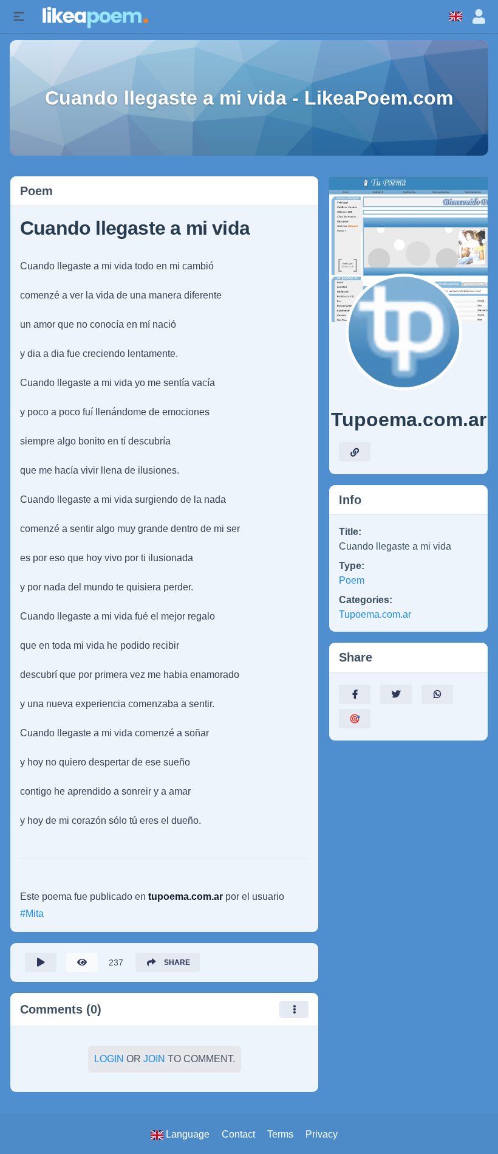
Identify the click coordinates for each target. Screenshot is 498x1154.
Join (154, 1059)
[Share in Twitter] (396, 694)
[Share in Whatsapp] (437, 694)
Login (109, 1059)
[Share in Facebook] (354, 694)
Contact (238, 1134)
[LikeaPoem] (94, 16)
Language (186, 1134)
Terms (280, 1134)
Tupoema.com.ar (375, 614)
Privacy (321, 1134)
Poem (351, 580)
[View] (82, 962)
